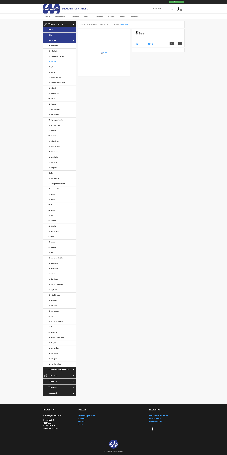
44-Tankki (51, 274)
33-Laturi (51, 215)
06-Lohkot (51, 72)
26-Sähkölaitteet (53, 178)
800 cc (50, 35)
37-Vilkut (51, 237)
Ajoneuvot (112, 16)
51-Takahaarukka (53, 311)
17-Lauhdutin (52, 130)
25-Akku (50, 173)
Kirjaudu (176, 2)
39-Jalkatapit (52, 247)
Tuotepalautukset (155, 421)
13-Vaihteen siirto (54, 109)
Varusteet (87, 16)
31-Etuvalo (51, 205)
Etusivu (47, 16)
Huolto (122, 16)
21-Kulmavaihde (53, 152)
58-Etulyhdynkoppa (54, 348)
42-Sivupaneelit (53, 263)
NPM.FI (83, 24)
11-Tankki (51, 99)
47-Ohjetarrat (52, 290)
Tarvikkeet (75, 16)
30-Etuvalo (51, 199)
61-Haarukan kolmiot (54, 364)
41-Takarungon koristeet (56, 258)
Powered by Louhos (118, 451)
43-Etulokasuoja (53, 268)
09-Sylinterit (52, 88)
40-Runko (51, 253)
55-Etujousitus (52, 332)
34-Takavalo (52, 221)
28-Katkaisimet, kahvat (55, 189)
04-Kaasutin (52, 61)
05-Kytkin (51, 67)
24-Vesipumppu (53, 168)
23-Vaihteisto (52, 162)
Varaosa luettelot (55, 24)
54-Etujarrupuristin (54, 327)
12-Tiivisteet (52, 104)
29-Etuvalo (51, 194)
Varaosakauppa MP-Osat (86, 416)
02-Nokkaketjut (53, 51)
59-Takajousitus (53, 353)
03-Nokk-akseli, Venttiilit (56, 56)
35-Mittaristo (52, 226)
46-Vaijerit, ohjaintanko (55, 284)
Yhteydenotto (135, 16)
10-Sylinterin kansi (54, 93)
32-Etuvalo (51, 210)
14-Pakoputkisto (53, 114)
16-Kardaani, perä (54, 125)
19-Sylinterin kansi (54, 141)
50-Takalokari (52, 306)
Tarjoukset (99, 16)
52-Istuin (51, 316)
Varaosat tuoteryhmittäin (58, 370)
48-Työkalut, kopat (54, 295)
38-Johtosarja (52, 242)
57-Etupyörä (52, 343)
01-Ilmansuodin (53, 46)
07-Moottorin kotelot (54, 77)
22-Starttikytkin (53, 157)
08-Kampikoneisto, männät (56, 83)
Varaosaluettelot (61, 16)
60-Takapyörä (52, 359)
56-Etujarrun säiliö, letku (56, 337)
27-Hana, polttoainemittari (56, 184)
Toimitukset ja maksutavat (158, 416)
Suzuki (50, 30)
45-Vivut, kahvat (53, 279)
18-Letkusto (52, 136)
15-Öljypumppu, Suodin (55, 120)
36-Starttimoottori (54, 231)
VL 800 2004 (52, 40)
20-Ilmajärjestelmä (54, 146)
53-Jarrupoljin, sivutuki (55, 321)
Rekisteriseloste (155, 418)
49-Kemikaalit (52, 300)
